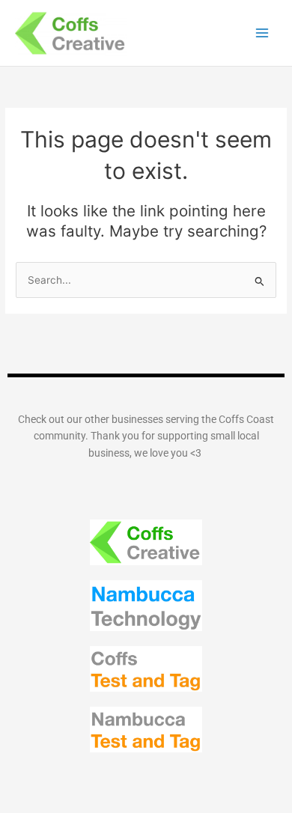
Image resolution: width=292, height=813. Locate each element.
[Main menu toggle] (262, 33)
